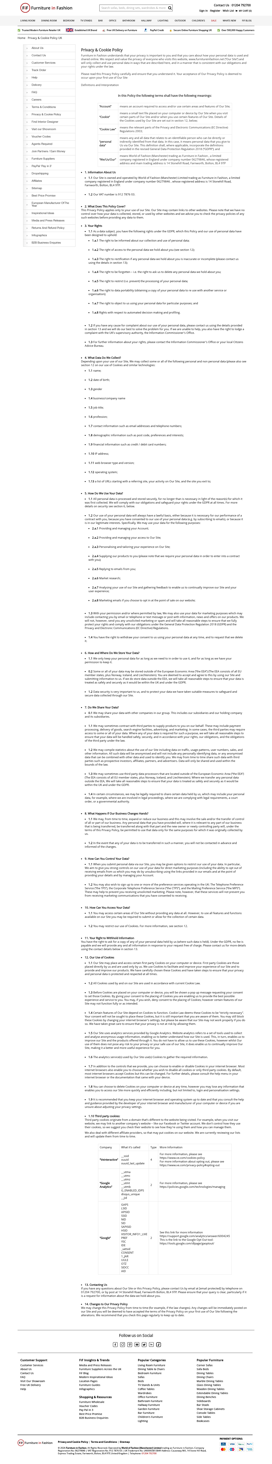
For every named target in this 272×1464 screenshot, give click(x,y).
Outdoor (180, 20)
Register (215, 10)
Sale (213, 20)
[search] (170, 8)
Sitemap (125, 1442)
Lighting (163, 20)
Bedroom (68, 20)
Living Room (27, 20)
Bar (100, 20)
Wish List (228, 10)
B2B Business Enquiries (93, 1417)
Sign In (203, 10)
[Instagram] (122, 1345)
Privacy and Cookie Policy (73, 1442)
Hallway (146, 20)
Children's (198, 20)
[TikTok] (158, 1345)
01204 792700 (149, 1453)
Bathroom (128, 20)
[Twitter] (144, 1345)
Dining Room (49, 20)
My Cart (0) (245, 10)
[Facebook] (115, 1345)
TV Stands (86, 20)
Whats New (229, 20)
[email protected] (210, 1288)
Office (112, 20)
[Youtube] (137, 1345)
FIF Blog (247, 20)
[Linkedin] (151, 1345)
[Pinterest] (129, 1345)
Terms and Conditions (104, 1442)
